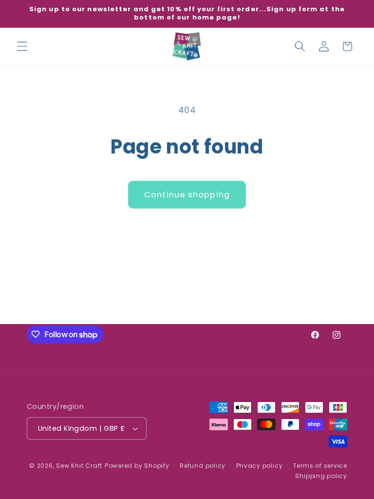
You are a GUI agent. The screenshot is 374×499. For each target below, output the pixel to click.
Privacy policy (259, 465)
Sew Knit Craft (79, 465)
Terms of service (320, 465)
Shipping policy (321, 476)
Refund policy (202, 465)
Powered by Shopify (137, 465)
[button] (22, 46)
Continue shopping (187, 194)
